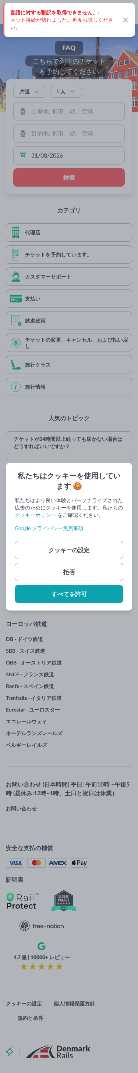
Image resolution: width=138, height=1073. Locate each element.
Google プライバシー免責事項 (49, 528)
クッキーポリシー (35, 515)
